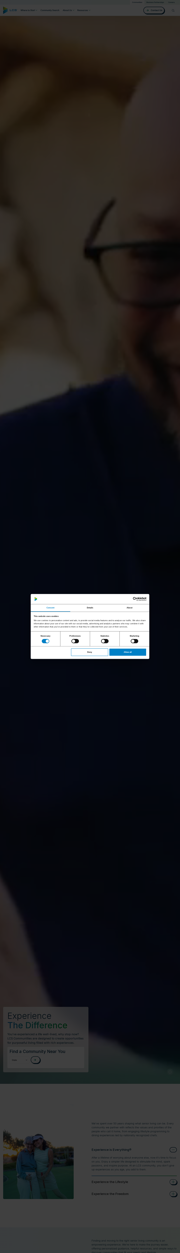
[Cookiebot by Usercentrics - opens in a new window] (134, 599)
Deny (89, 652)
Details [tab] (90, 608)
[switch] (75, 641)
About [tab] (129, 608)
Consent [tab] (50, 608)
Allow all (128, 652)
